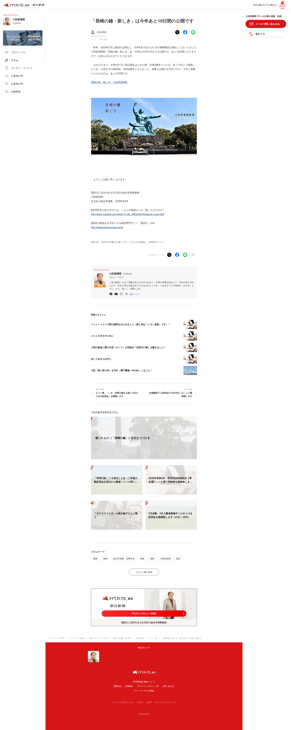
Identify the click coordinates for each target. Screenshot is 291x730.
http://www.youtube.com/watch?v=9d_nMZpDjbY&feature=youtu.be (127, 214)
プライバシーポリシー (147, 686)
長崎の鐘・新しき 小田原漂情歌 (109, 82)
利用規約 (129, 686)
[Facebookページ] (111, 294)
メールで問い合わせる (267, 24)
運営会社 (118, 686)
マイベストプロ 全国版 (144, 690)
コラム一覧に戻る (143, 571)
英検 (142, 558)
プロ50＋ (140, 702)
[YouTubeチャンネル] (116, 294)
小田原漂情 (102, 39)
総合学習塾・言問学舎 (123, 558)
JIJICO (149, 702)
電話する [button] (260, 34)
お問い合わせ (168, 686)
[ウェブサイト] (121, 294)
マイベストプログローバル (165, 702)
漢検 (152, 558)
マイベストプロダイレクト (123, 702)
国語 (178, 558)
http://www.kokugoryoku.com (106, 227)
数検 (95, 558)
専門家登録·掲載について (144, 681)
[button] (134, 294)
